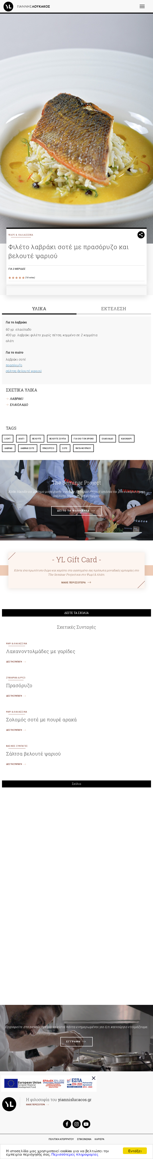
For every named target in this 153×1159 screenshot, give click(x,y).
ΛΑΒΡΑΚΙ (16, 399)
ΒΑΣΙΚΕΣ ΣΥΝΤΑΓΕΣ (17, 746)
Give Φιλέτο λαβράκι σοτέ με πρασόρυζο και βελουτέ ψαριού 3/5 (17, 277)
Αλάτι (21, 439)
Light (7, 439)
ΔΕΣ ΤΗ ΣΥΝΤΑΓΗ (14, 662)
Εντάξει (135, 1150)
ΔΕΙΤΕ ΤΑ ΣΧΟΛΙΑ (76, 613)
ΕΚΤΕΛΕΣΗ (113, 308)
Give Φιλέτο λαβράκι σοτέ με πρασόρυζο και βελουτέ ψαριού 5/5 (23, 277)
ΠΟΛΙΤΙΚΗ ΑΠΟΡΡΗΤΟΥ (61, 1139)
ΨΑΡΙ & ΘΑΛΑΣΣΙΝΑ (20, 234)
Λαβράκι (8, 448)
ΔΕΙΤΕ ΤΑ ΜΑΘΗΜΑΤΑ (73, 510)
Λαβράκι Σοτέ (27, 448)
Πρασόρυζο (48, 448)
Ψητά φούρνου (83, 448)
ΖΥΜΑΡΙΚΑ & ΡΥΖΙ (16, 678)
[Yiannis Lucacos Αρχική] (27, 6)
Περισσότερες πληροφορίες (75, 1154)
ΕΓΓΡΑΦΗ (73, 1041)
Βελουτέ (36, 439)
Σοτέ (65, 448)
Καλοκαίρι (126, 439)
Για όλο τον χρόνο (84, 439)
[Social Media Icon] (67, 1124)
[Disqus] (76, 846)
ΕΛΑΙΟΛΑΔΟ (19, 405)
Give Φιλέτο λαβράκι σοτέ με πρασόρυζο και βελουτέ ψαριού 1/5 (10, 277)
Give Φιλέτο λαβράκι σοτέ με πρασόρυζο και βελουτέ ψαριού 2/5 (13, 277)
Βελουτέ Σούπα (57, 439)
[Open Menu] (144, 8)
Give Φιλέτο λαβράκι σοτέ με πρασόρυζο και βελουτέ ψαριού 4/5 (20, 277)
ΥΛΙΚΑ (39, 308)
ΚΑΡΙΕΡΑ (99, 1139)
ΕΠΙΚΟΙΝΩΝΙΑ (84, 1139)
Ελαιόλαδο (107, 439)
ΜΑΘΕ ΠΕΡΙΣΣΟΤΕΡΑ (73, 582)
